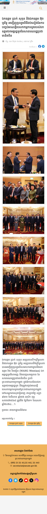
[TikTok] (21, 480)
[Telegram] (16, 480)
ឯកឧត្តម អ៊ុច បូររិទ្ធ (34, 423)
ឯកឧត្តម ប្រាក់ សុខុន (15, 423)
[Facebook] (10, 480)
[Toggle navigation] (5, 7)
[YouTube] (26, 480)
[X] (31, 480)
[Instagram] (37, 480)
